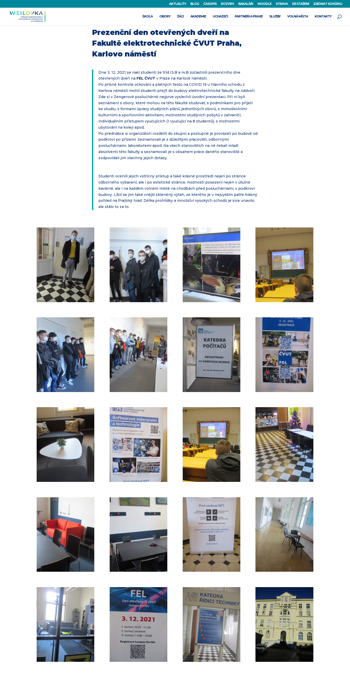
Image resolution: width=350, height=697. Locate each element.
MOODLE (264, 4)
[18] (138, 662)
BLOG (194, 4)
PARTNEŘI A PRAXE (249, 16)
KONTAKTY (323, 16)
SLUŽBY (275, 16)
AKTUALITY (177, 4)
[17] (65, 662)
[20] (284, 662)
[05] (65, 392)
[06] (138, 392)
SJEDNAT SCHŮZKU (327, 4)
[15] (211, 571)
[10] (138, 482)
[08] (284, 392)
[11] (211, 482)
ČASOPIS (210, 4)
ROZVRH (227, 4)
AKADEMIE (198, 16)
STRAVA (282, 4)
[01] (65, 302)
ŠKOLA (147, 16)
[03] (211, 302)
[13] (65, 571)
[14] (138, 571)
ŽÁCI (180, 16)
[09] (65, 482)
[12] (284, 482)
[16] (284, 571)
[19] (211, 662)
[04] (284, 302)
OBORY (164, 16)
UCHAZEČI (220, 16)
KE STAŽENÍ (300, 4)
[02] (138, 302)
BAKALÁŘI (245, 4)
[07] (211, 392)
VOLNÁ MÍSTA (297, 16)
